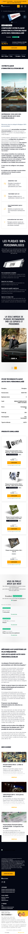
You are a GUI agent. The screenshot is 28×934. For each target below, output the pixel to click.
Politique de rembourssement (7, 907)
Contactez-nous (8, 873)
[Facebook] (2, 882)
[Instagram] (4, 882)
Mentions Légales (5, 897)
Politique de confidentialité (7, 908)
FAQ (2, 905)
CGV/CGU (3, 898)
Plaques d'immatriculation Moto (8, 890)
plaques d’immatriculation (7, 860)
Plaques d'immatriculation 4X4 (8, 892)
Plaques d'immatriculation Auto (8, 889)
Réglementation (4, 900)
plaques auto (19, 863)
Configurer (14, 47)
